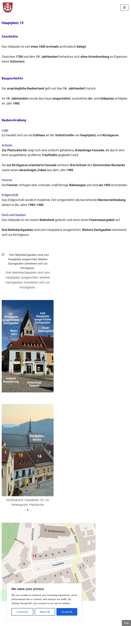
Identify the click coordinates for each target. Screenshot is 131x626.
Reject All (45, 611)
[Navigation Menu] (124, 7)
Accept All (67, 611)
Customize (22, 611)
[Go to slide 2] (27, 509)
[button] (5, 452)
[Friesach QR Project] (8, 7)
